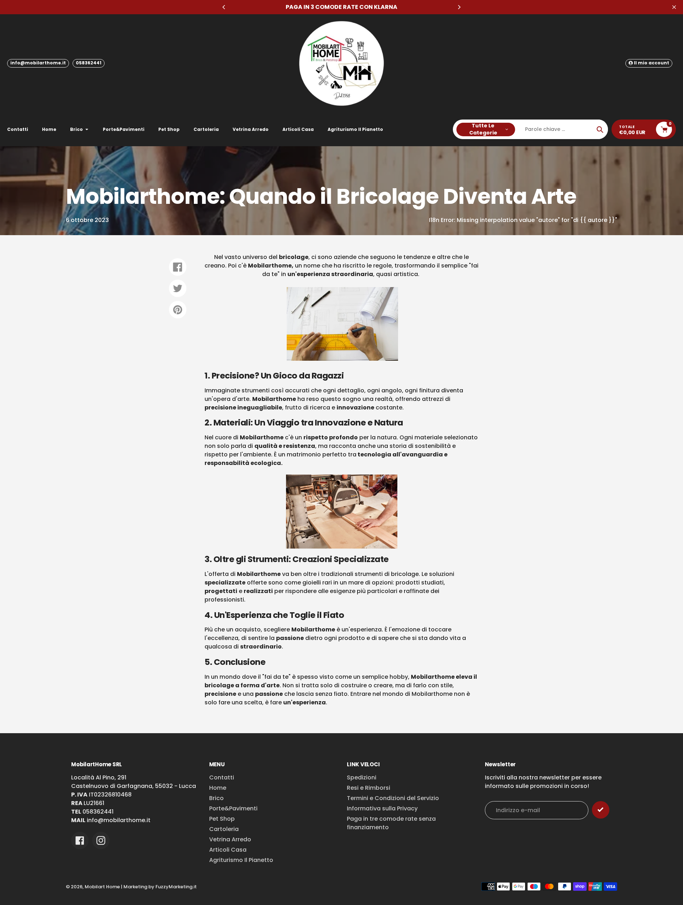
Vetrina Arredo (230, 839)
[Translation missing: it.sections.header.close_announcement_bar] (674, 7)
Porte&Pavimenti (233, 808)
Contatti (221, 777)
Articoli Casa (228, 850)
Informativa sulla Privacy (382, 808)
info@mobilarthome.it (38, 63)
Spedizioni (361, 777)
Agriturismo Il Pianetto (241, 860)
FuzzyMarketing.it (176, 886)
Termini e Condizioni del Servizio (393, 798)
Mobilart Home (102, 886)
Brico (216, 798)
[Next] (458, 7)
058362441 (88, 63)
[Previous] (224, 7)
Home (217, 788)
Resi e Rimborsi (368, 788)
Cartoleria (224, 829)
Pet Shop (222, 819)
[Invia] (600, 810)
